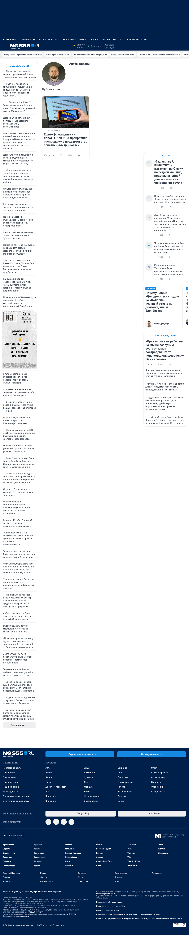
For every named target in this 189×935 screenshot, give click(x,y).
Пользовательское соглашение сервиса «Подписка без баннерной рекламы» (128, 914)
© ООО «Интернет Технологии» (50, 925)
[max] (64, 822)
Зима (86, 768)
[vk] (56, 822)
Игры (144, 40)
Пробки (95, 46)
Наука (87, 791)
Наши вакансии (11, 786)
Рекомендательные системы (108, 910)
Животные (51, 796)
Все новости (19, 65)
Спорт (154, 768)
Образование (91, 801)
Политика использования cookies (110, 906)
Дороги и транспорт (55, 786)
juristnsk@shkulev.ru (70, 914)
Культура (88, 777)
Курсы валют (109, 40)
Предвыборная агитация (16, 796)
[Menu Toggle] (4, 46)
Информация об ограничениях (109, 902)
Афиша (82, 40)
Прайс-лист (9, 772)
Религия (122, 796)
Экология (156, 782)
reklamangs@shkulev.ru (105, 894)
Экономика (157, 786)
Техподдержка (10, 791)
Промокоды (132, 40)
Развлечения (125, 791)
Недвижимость (11, 40)
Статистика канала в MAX (16, 801)
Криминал (89, 772)
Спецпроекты (158, 791)
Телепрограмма (68, 40)
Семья (121, 801)
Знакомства (28, 40)
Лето (86, 782)
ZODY (120, 40)
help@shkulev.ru (22, 916)
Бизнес (49, 772)
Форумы (52, 40)
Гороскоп (94, 40)
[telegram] (48, 822)
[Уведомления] (177, 46)
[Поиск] (170, 46)
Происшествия (125, 782)
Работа (121, 786)
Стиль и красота (159, 772)
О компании (9, 777)
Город (48, 782)
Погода (42, 40)
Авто (48, 768)
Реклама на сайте (12, 768)
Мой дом (88, 786)
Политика (123, 777)
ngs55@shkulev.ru (36, 912)
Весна (48, 777)
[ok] (71, 822)
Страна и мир (158, 777)
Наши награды (10, 782)
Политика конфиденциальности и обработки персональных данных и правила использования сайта (139, 919)
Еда (47, 791)
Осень (121, 772)
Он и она (122, 768)
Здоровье (50, 801)
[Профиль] (184, 46)
